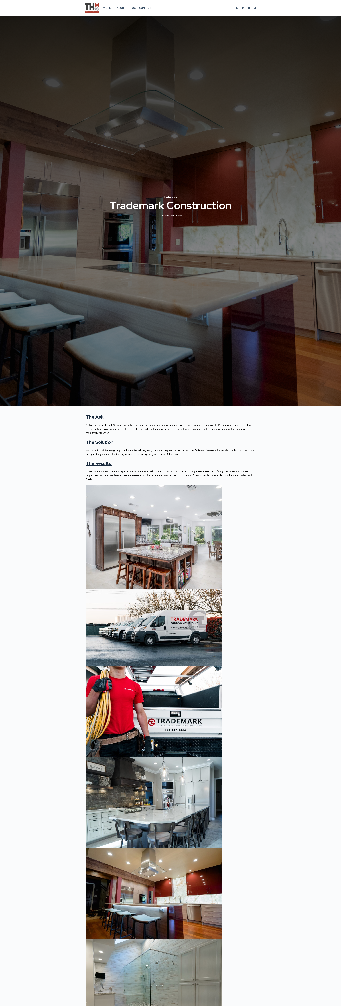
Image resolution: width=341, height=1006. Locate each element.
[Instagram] (243, 8)
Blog (132, 7)
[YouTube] (249, 8)
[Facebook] (237, 8)
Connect (145, 7)
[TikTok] (255, 8)
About (121, 7)
